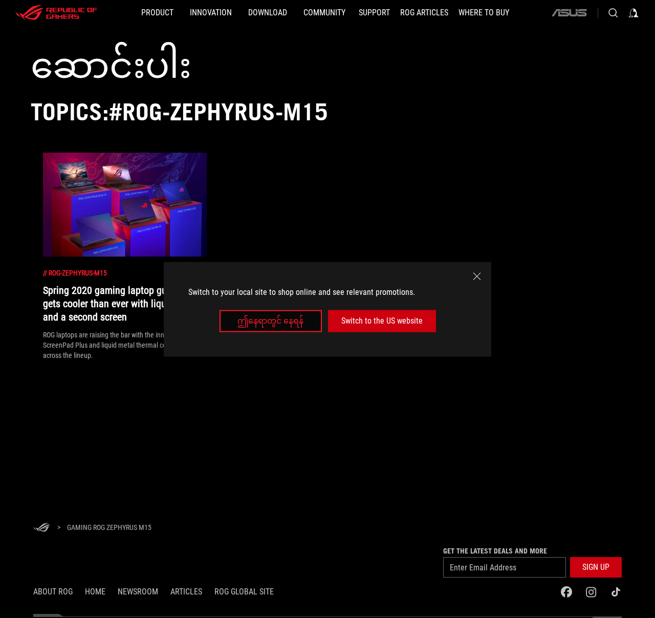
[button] (596, 567)
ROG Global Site (244, 591)
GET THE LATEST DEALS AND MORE (495, 551)
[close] (477, 276)
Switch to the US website (382, 321)
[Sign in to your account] (633, 13)
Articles (186, 591)
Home (95, 591)
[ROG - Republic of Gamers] (56, 12)
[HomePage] (41, 528)
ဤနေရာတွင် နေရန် (270, 321)
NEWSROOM (138, 591)
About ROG (53, 591)
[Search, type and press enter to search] (613, 12)
